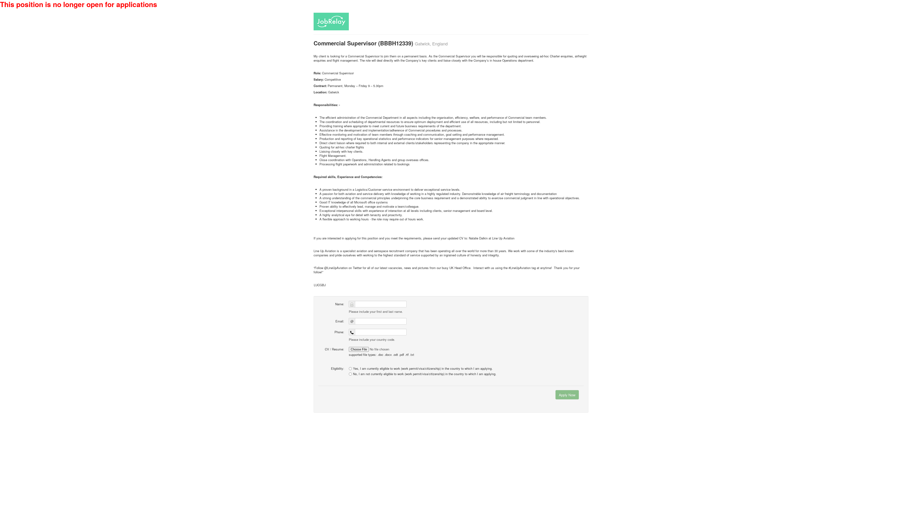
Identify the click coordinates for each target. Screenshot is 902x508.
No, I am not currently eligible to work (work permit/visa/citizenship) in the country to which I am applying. (424, 374)
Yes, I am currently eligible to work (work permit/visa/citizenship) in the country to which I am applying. (423, 368)
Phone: (339, 332)
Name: (339, 304)
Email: (339, 321)
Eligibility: (337, 368)
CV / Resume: (334, 349)
